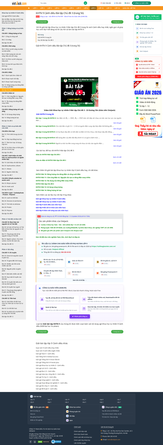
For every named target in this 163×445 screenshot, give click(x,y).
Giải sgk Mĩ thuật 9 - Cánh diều (46, 389)
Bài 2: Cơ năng (6, 40)
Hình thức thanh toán (81, 434)
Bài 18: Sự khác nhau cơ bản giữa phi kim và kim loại (12, 148)
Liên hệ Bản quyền (80, 443)
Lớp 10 (100, 8)
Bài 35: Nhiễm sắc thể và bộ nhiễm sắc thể (11, 265)
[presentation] (74, 118)
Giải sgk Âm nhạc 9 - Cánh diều (47, 386)
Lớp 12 (117, 8)
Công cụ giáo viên (141, 3)
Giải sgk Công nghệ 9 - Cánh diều (47, 380)
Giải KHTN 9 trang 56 (44, 37)
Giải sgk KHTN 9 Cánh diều (10, 16)
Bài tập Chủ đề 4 (7, 106)
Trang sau (116, 22)
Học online (106, 3)
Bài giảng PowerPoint (37, 417)
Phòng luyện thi (74, 411)
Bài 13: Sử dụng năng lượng (11, 114)
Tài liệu (118, 3)
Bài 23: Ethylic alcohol (9, 183)
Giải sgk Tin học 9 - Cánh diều (46, 377)
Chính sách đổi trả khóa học (83, 437)
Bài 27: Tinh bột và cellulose (11, 204)
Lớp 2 (42, 8)
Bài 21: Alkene (6, 169)
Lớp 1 (35, 8)
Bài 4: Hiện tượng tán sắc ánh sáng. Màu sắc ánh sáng (11, 55)
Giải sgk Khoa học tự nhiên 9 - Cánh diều (50, 365)
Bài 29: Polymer (7, 210)
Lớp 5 (64, 8)
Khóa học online (75, 407)
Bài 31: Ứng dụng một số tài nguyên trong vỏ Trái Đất (11, 235)
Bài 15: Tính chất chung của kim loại (12, 135)
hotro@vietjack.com (113, 439)
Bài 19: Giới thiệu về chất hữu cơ (12, 162)
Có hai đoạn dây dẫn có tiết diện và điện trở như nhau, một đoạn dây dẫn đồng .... (75, 132)
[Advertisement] (79, 62)
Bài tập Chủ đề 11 (7, 295)
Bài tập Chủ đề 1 (7, 43)
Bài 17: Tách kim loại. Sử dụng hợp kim (11, 143)
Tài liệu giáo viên (41, 407)
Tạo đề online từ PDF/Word (110, 411)
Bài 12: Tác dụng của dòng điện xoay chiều (12, 102)
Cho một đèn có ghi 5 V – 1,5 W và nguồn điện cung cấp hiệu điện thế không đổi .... (75, 126)
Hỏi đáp (72, 416)
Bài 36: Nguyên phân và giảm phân (11, 270)
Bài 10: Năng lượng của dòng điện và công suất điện (13, 86)
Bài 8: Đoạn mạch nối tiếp (10, 79)
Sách (128, 3)
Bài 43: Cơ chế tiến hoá (9, 308)
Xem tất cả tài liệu (79, 280)
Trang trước (42, 22)
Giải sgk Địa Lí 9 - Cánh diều (45, 371)
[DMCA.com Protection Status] (44, 441)
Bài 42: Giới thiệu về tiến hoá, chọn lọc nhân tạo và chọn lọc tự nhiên (12, 303)
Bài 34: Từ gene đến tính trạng (12, 261)
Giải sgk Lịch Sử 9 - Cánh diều (46, 368)
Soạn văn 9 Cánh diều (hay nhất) (47, 348)
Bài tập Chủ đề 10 (7, 244)
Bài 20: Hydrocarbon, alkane (11, 166)
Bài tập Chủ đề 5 (7, 121)
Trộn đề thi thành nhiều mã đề (111, 414)
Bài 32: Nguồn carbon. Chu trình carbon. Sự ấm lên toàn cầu (12, 240)
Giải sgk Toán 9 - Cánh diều (45, 354)
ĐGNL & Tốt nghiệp (36, 420)
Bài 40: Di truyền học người (11, 287)
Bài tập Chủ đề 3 (7, 90)
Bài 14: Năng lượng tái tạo (10, 117)
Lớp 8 (86, 8)
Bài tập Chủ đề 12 (7, 316)
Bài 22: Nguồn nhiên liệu (10, 172)
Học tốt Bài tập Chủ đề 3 (45, 40)
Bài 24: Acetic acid (8, 186)
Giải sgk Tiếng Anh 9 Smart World (47, 359)
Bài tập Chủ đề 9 (7, 213)
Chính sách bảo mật (80, 431)
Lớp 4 (57, 8)
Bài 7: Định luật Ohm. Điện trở (12, 75)
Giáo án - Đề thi (129, 8)
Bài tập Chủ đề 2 (7, 69)
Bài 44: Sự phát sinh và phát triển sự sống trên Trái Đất (12, 312)
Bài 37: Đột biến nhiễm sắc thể (12, 274)
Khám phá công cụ (80, 316)
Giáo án (32, 414)
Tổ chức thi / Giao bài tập (110, 417)
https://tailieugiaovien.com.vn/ (104, 246)
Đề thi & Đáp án (35, 411)
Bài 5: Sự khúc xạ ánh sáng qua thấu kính (12, 60)
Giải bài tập (37, 396)
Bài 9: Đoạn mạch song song (11, 82)
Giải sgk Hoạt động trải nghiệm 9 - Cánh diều (51, 383)
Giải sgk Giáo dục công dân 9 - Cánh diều (50, 374)
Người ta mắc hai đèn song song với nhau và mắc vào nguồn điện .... (70, 143)
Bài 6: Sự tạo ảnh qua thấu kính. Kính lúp (12, 65)
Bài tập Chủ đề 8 (7, 189)
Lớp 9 (93, 8)
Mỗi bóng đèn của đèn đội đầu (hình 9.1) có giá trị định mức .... (68, 138)
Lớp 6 (71, 8)
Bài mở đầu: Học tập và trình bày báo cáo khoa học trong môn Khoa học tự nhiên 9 (12, 21)
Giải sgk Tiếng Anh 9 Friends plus (47, 362)
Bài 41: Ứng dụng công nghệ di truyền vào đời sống (12, 291)
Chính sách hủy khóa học (82, 440)
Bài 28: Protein (7, 207)
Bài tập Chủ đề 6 (7, 152)
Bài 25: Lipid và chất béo (10, 198)
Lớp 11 (109, 8)
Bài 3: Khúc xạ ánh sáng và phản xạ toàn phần (12, 50)
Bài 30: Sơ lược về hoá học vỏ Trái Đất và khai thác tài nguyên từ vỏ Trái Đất (13, 229)
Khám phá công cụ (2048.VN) (147, 76)
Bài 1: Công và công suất (10, 36)
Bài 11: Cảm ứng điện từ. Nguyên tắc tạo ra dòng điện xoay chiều (12, 97)
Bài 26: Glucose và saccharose (11, 201)
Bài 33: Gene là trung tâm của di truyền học (12, 256)
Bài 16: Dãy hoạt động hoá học (12, 139)
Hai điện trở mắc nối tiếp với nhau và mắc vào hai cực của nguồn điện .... (78, 119)
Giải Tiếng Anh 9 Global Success (47, 357)
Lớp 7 (79, 8)
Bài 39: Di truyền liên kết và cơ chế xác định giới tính (12, 283)
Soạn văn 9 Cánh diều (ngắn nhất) (48, 351)
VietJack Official (58, 249)
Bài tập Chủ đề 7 (7, 175)
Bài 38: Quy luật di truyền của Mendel (11, 278)
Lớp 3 (50, 8)
